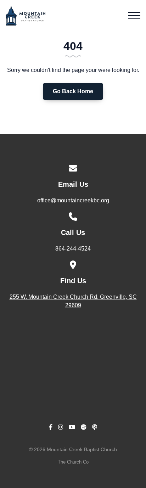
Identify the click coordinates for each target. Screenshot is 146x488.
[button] (134, 16)
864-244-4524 (73, 249)
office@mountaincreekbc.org (73, 200)
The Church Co (73, 462)
